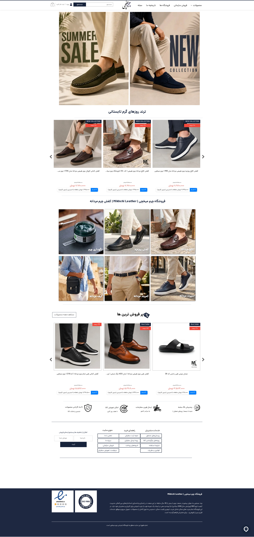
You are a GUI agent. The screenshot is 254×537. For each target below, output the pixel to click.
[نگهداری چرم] (81, 231)
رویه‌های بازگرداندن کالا (151, 440)
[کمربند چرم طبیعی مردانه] (127, 278)
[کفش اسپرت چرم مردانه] (173, 278)
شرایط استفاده (154, 445)
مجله (140, 5)
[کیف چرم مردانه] (81, 278)
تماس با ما (108, 436)
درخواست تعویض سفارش (107, 450)
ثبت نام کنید (60, 4)
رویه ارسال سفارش (131, 440)
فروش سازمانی (180, 5)
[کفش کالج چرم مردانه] (173, 231)
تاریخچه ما (151, 5)
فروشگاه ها (165, 5)
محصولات (197, 5)
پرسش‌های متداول (153, 436)
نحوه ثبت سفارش (131, 436)
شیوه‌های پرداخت (132, 445)
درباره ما (108, 440)
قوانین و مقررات (154, 450)
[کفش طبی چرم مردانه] (127, 231)
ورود (67, 4)
